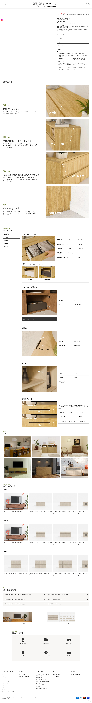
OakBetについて (23, 678)
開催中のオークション (24, 676)
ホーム (4, 674)
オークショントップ (23, 674)
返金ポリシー (22, 697)
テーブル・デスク (6, 678)
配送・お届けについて (41, 679)
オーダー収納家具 (6, 682)
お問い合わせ (56, 676)
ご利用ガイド (6, 685)
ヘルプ (4, 689)
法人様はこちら (6, 687)
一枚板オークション (7, 680)
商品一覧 (5, 676)
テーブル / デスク (29, 697)
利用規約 (7, 697)
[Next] (86, 504)
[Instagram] (1, 20)
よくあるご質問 (56, 674)
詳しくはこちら (62, 51)
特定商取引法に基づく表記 (8, 691)
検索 (3, 697)
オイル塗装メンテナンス (41, 688)
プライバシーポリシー (14, 697)
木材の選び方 (39, 677)
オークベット (36, 697)
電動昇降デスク (6, 683)
